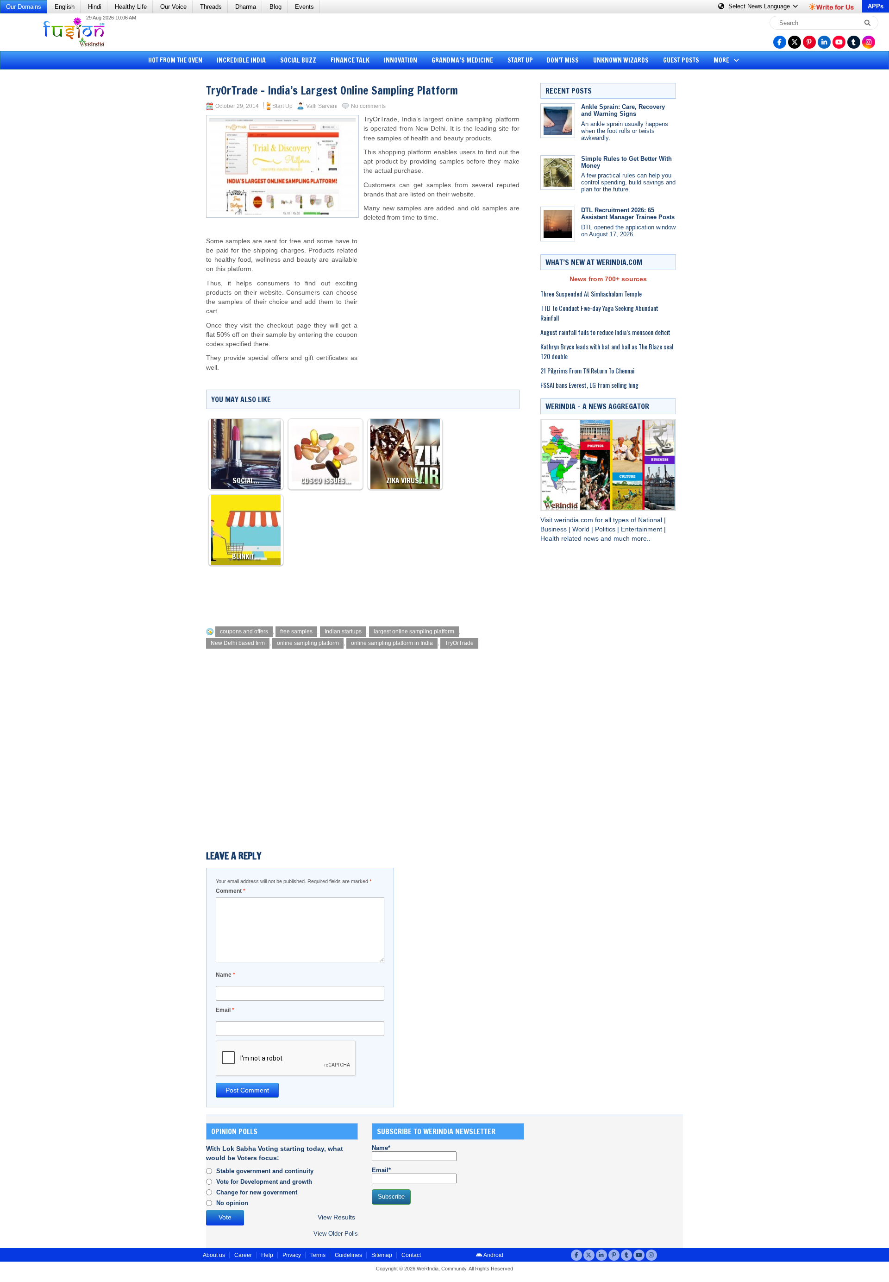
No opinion (232, 1203)
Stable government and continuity (264, 1171)
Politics (606, 529)
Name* (381, 1147)
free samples (296, 631)
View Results (336, 1217)
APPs (875, 6)
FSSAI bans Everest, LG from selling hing (589, 385)
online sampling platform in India (392, 643)
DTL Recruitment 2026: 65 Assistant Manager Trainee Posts (628, 214)
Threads (211, 6)
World (581, 529)
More (722, 60)
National (651, 520)
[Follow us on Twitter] (794, 42)
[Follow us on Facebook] (779, 42)
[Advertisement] (42, 215)
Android (492, 1255)
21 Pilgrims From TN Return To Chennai (587, 370)
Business (554, 529)
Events (304, 6)
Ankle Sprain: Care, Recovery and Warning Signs (623, 110)
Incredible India (241, 60)
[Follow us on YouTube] (839, 42)
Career (243, 1255)
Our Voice (173, 6)
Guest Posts (681, 60)
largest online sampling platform (414, 631)
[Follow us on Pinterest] (809, 42)
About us (214, 1255)
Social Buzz (298, 60)
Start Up (520, 60)
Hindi (94, 6)
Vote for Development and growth (264, 1181)
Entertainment (642, 529)
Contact (411, 1255)
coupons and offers (244, 631)
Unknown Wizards (621, 60)
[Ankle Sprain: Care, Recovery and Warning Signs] (557, 120)
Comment (230, 891)
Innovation (400, 60)
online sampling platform (308, 643)
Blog (275, 6)
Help (267, 1255)
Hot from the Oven (175, 60)
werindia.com (574, 520)
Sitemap (381, 1255)
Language (760, 6)
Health (550, 538)
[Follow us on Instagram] (868, 42)
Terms (318, 1255)
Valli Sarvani (322, 106)
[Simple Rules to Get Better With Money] (557, 172)
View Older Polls (335, 1233)
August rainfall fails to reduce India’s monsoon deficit (605, 332)
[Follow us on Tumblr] (853, 42)
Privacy (291, 1255)
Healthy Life (131, 6)
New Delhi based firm (238, 643)
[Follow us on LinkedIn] (824, 42)
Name (225, 975)
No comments (368, 106)
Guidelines (348, 1255)
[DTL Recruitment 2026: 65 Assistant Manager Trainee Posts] (557, 224)
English (65, 6)
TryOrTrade (459, 643)
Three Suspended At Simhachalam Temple (591, 293)
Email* (381, 1170)
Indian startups (343, 631)
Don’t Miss (563, 60)
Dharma (245, 6)
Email (225, 1010)
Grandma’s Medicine (462, 60)
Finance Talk (350, 60)
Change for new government (256, 1192)
